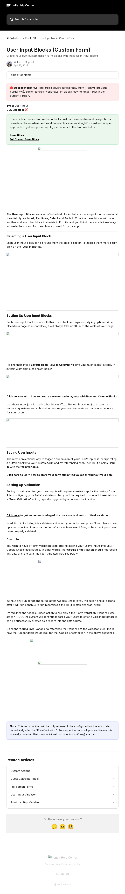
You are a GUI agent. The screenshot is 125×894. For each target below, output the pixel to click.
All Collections (14, 38)
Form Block (17, 135)
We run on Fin (64, 884)
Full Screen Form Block (24, 139)
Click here (13, 396)
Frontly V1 (30, 38)
